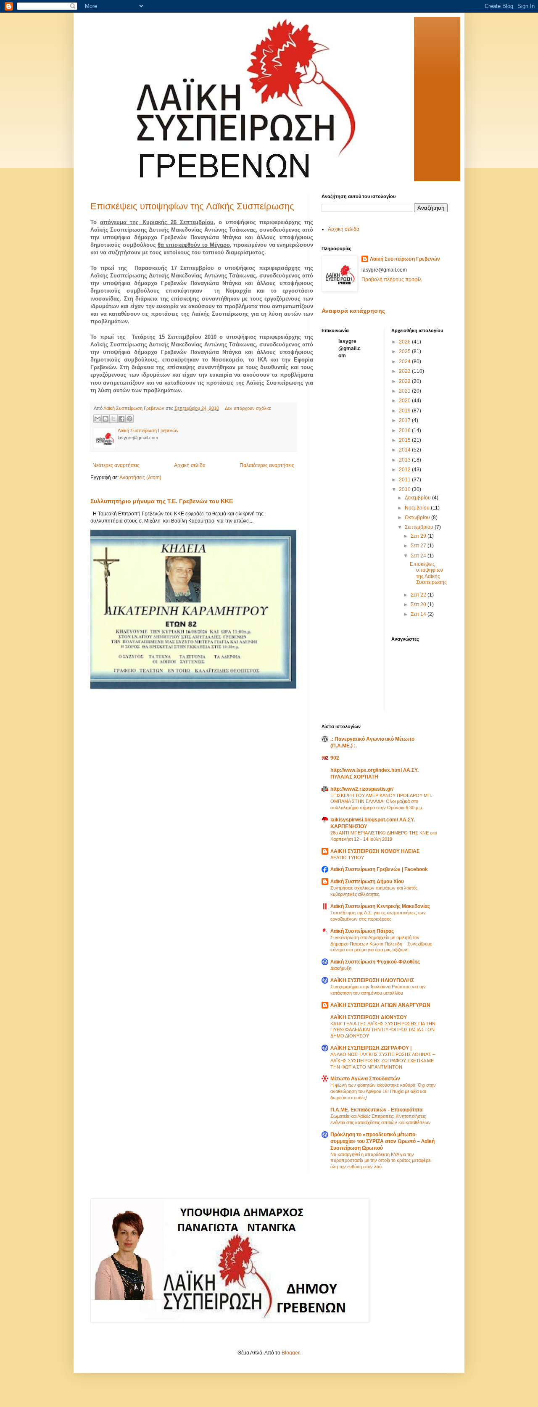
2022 (405, 381)
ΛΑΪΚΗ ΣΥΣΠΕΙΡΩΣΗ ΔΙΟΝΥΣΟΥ (368, 1017)
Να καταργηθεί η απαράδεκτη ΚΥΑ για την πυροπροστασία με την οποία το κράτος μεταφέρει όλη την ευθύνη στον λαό (380, 1160)
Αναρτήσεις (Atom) (140, 477)
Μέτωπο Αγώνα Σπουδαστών (365, 1079)
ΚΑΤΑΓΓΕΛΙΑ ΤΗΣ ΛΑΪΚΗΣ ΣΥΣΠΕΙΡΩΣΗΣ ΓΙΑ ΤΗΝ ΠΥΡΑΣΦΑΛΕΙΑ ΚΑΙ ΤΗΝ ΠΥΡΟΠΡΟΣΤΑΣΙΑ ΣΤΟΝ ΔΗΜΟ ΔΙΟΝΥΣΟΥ (382, 1030)
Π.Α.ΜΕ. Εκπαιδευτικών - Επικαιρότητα (376, 1110)
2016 (405, 430)
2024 (405, 361)
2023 (405, 371)
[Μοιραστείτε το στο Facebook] (121, 418)
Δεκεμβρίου (418, 498)
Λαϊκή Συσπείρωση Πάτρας (362, 931)
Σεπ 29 (419, 536)
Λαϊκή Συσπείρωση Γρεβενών (405, 259)
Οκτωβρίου (418, 517)
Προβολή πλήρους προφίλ (391, 279)
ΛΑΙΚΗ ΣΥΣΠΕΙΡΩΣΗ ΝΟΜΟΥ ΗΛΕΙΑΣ (374, 851)
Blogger (290, 1353)
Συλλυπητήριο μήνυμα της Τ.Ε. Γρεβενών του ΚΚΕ (161, 501)
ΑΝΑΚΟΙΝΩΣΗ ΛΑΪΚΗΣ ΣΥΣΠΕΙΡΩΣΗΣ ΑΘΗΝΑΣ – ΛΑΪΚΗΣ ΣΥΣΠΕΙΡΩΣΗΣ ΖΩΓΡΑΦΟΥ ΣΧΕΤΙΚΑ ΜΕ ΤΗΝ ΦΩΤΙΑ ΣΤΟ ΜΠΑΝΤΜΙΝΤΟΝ (382, 1060)
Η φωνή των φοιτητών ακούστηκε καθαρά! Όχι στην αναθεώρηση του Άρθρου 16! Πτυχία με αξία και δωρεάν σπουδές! (383, 1091)
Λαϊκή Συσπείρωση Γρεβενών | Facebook (379, 869)
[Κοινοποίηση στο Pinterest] (129, 418)
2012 (405, 470)
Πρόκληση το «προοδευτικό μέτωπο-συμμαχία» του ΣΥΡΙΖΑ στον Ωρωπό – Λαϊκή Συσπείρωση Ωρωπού (382, 1141)
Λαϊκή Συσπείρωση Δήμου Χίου (367, 881)
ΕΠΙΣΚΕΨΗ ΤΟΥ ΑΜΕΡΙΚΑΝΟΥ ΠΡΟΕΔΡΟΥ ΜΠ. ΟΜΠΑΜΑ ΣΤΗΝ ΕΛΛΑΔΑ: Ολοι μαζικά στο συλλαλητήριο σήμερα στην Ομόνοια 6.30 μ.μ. (381, 801)
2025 (405, 351)
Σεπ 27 (419, 546)
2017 (405, 420)
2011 (405, 480)
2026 (405, 342)
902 (334, 758)
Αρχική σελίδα (190, 465)
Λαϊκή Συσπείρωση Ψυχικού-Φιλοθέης (375, 962)
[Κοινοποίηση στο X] (113, 418)
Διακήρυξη (340, 968)
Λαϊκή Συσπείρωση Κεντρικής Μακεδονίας (380, 906)
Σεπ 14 (419, 614)
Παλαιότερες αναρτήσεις (267, 465)
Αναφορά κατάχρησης (353, 310)
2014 (405, 450)
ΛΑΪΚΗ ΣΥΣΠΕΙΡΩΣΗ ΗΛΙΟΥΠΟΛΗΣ (372, 980)
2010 (405, 489)
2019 (405, 411)
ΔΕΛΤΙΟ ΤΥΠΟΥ (347, 857)
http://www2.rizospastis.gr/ (361, 789)
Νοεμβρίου (418, 508)
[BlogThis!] (105, 418)
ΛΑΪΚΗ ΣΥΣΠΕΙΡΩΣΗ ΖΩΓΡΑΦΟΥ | (370, 1048)
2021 (405, 391)
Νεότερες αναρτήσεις (116, 465)
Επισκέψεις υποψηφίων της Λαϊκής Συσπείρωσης (192, 206)
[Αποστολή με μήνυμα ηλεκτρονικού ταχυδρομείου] (97, 418)
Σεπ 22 (419, 595)
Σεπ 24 (419, 556)
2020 (405, 401)
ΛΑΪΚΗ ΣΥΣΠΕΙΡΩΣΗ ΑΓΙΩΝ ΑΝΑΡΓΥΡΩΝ (380, 1005)
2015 (405, 440)
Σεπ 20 (419, 604)
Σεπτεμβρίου (420, 527)
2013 (405, 460)
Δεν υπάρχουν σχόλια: (248, 408)
